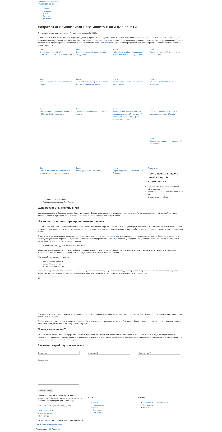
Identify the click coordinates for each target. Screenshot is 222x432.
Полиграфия (48, 11)
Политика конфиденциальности (49, 424)
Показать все (153, 168)
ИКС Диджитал (54, 429)
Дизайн (46, 8)
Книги (45, 13)
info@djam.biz (43, 415)
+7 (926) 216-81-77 (46, 413)
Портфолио (148, 405)
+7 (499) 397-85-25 (46, 4)
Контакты (47, 18)
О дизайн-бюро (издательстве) (156, 402)
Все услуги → (98, 412)
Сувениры (47, 16)
